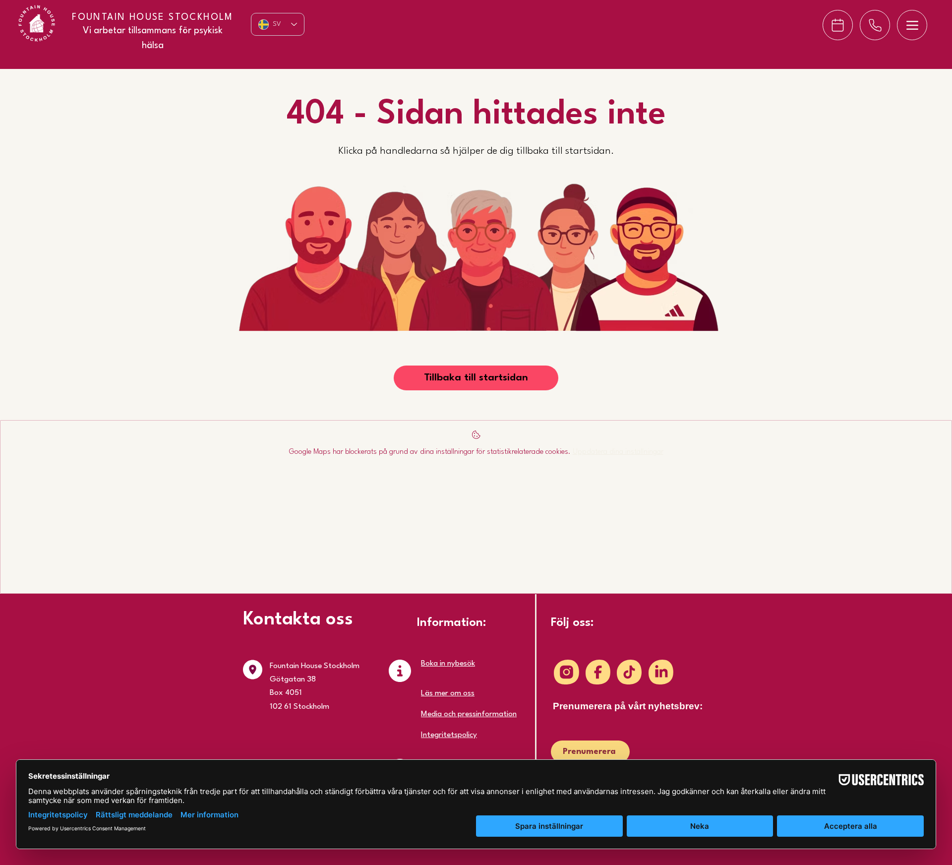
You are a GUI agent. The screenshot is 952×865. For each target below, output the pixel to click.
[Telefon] (875, 25)
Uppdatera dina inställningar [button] (618, 452)
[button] (476, 378)
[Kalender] (838, 25)
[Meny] (912, 25)
